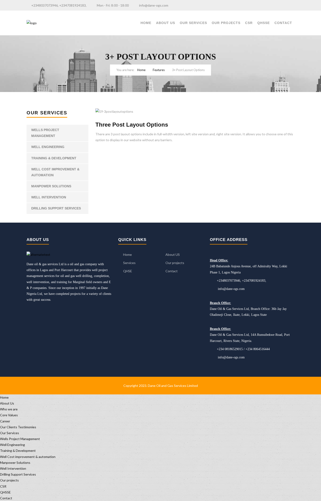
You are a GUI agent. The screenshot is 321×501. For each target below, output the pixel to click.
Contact (283, 23)
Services (129, 263)
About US (172, 255)
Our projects (226, 23)
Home (146, 23)
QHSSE (263, 23)
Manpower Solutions (51, 186)
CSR (249, 23)
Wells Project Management (45, 133)
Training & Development (53, 158)
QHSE (127, 271)
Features (159, 70)
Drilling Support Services (56, 208)
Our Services (193, 23)
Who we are (9, 409)
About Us (165, 23)
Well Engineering (47, 147)
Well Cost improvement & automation (55, 172)
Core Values (9, 415)
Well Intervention (48, 197)
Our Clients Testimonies (18, 427)
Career (5, 421)
